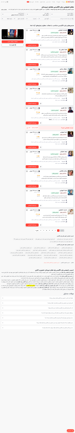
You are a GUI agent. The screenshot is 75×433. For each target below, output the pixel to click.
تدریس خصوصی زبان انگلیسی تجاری (26, 247)
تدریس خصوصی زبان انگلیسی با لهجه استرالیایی (48, 252)
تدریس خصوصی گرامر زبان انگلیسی (67, 247)
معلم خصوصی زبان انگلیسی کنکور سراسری (19, 255)
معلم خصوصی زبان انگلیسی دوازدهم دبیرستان (34, 255)
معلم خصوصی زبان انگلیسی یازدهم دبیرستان (50, 255)
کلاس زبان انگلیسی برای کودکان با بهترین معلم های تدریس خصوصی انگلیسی (60, 250)
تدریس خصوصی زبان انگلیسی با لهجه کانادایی (65, 252)
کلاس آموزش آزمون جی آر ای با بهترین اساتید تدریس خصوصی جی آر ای (61, 241)
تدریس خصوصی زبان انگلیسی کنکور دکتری (35, 257)
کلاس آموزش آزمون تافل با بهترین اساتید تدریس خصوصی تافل (45, 239)
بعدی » (37, 230)
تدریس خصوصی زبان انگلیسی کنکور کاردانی (65, 257)
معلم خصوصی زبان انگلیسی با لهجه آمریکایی (40, 250)
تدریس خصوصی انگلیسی (65, 262)
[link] (49, 38)
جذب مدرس (48, 1)
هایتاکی (72, 262)
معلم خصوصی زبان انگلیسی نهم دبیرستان (16, 252)
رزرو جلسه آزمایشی (32, 45)
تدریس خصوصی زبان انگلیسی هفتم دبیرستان (51, 262)
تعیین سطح (30, 2)
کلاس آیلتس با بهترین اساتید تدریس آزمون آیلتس (64, 239)
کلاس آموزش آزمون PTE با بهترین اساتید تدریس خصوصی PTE (23, 239)
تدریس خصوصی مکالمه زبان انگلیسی (53, 247)
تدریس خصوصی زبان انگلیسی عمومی (39, 247)
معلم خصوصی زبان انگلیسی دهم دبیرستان (66, 255)
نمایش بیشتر (4, 9)
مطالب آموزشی (42, 1)
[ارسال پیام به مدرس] (40, 45)
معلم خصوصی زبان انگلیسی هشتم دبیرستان (31, 252)
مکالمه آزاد (37, 1)
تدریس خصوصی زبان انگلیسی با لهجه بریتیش (23, 250)
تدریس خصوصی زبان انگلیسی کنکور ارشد (50, 257)
